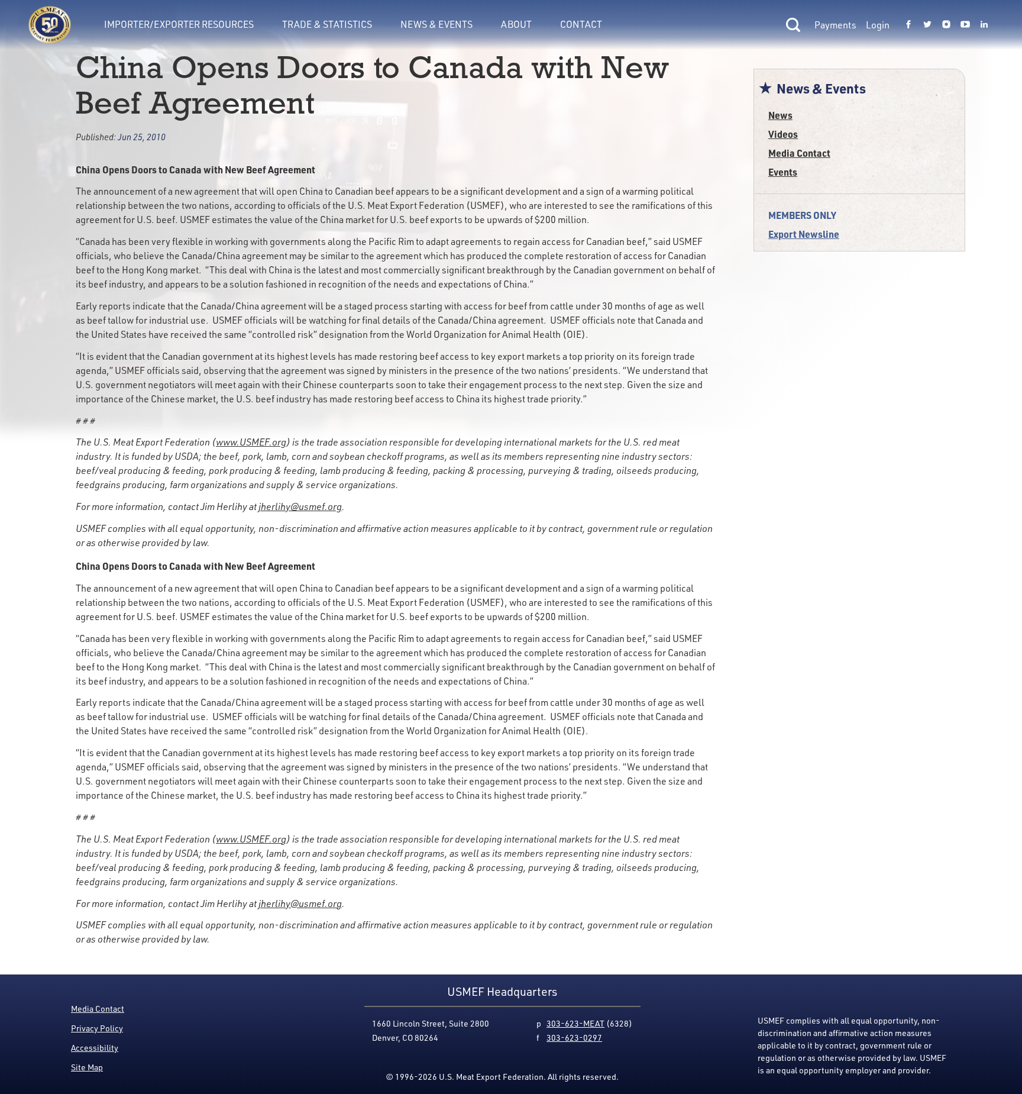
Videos (783, 134)
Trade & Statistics (327, 24)
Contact (581, 24)
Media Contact (799, 153)
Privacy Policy (97, 1028)
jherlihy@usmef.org (300, 506)
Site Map (87, 1067)
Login (878, 25)
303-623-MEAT (575, 1023)
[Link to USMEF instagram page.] (946, 25)
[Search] (793, 25)
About (516, 24)
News (780, 115)
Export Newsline (803, 234)
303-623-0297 (574, 1037)
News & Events (436, 24)
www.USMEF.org (251, 442)
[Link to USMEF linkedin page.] (984, 25)
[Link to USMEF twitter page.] (927, 25)
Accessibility (94, 1048)
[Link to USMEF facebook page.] (908, 25)
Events (782, 172)
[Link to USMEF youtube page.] (965, 25)
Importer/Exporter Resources (179, 24)
